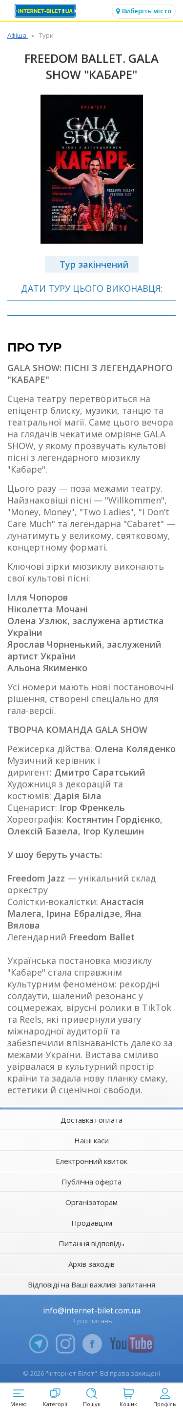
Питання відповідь (91, 1243)
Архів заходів (91, 1264)
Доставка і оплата (91, 1120)
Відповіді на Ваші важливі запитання (91, 1284)
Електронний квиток (91, 1161)
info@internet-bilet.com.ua (92, 1310)
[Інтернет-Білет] (46, 11)
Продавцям (91, 1223)
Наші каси (91, 1140)
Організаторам (91, 1202)
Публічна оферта (91, 1181)
